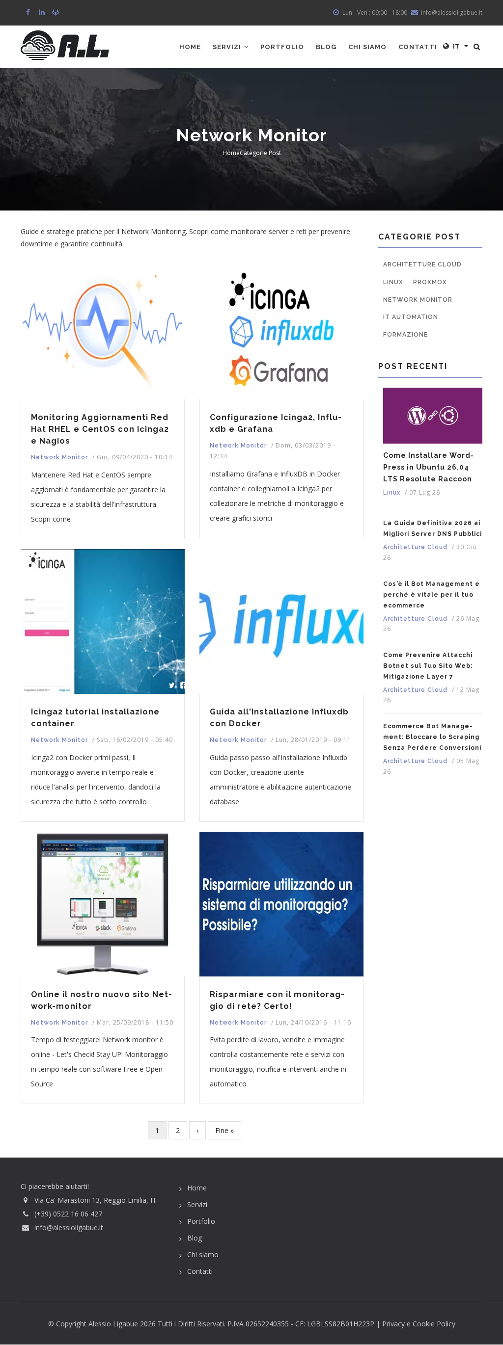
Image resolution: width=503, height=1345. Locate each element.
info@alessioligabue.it (68, 1227)
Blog (326, 47)
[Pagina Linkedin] (42, 12)
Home (190, 47)
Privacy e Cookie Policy (418, 1323)
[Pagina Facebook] (28, 12)
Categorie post (260, 153)
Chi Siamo (367, 47)
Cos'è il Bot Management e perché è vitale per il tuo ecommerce (431, 594)
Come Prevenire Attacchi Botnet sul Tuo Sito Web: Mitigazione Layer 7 (428, 666)
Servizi (228, 47)
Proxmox (430, 282)
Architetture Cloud (422, 264)
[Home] (65, 45)
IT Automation (410, 317)
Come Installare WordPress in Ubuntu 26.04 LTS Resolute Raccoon (428, 467)
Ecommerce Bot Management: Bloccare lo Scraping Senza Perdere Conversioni (432, 737)
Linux (393, 282)
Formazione (405, 334)
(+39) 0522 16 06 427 (68, 1213)
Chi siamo (203, 1254)
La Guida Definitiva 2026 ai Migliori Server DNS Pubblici (432, 528)
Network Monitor (59, 457)
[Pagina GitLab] (56, 12)
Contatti (417, 47)
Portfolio (282, 47)
